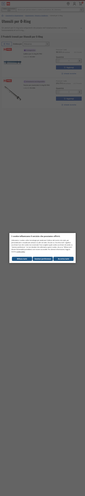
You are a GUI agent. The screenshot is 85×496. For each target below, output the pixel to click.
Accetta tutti (63, 259)
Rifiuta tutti (22, 259)
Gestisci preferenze (43, 259)
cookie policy (20, 252)
